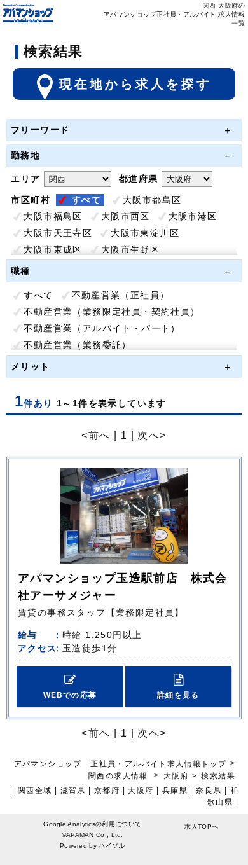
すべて (86, 200)
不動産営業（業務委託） (77, 345)
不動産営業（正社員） (121, 295)
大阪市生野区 (130, 249)
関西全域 (35, 790)
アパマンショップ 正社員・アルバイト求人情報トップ (120, 763)
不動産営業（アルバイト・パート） (102, 328)
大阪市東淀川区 (145, 233)
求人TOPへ (201, 826)
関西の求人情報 (119, 776)
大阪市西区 (125, 216)
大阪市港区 (193, 216)
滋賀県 (73, 790)
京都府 (107, 790)
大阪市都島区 (152, 200)
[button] (70, 686)
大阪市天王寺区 (58, 233)
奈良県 (208, 790)
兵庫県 (175, 790)
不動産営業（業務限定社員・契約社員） (112, 312)
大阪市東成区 (53, 249)
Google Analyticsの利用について (92, 823)
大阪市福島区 (53, 216)
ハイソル (112, 845)
